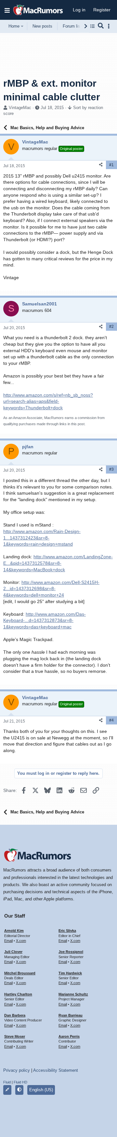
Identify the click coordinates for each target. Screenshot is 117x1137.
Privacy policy (16, 1070)
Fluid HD (20, 1082)
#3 (111, 469)
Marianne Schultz (73, 994)
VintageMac (20, 107)
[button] (7, 10)
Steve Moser (14, 1036)
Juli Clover (13, 952)
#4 (111, 720)
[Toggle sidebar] (110, 26)
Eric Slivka (67, 931)
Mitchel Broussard (19, 973)
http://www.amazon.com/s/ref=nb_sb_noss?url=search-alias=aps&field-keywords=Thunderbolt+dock (48, 401)
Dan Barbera (14, 1015)
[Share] (101, 165)
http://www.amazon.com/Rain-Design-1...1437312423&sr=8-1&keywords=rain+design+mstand (42, 538)
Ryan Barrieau (70, 1015)
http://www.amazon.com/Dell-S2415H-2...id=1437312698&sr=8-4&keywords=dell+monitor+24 (51, 589)
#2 (111, 326)
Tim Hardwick (70, 973)
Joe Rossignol (70, 952)
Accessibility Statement (55, 1070)
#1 (111, 165)
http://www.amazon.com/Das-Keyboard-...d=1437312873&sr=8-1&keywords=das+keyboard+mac (44, 620)
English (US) (41, 1089)
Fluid (7, 1082)
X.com (21, 941)
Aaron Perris (69, 1036)
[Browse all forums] (92, 26)
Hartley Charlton (18, 994)
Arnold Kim (14, 931)
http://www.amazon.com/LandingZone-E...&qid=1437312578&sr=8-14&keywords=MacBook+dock (58, 563)
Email (8, 941)
